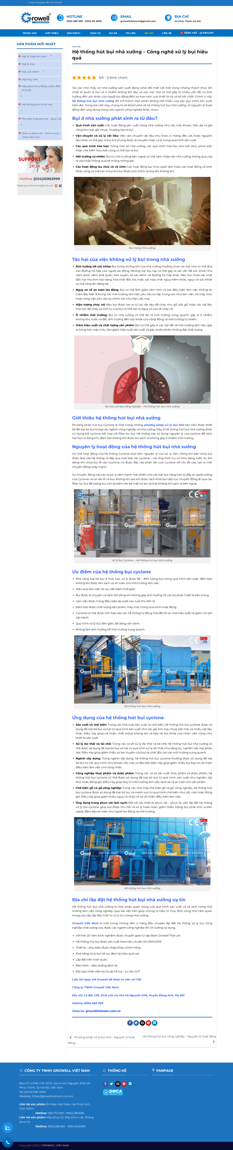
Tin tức (149, 33)
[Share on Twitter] (136, 1023)
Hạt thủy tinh (30, 79)
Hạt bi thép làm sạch (34, 56)
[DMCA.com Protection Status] (113, 1092)
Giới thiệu (51, 33)
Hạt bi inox (28, 64)
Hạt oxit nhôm (30, 71)
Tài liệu (131, 33)
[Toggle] (51, 56)
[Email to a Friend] (142, 1023)
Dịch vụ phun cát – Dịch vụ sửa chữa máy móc (40, 135)
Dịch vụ (95, 33)
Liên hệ (167, 33)
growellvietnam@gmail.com (38, 185)
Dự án (113, 33)
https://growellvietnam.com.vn (52, 1096)
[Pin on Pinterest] (148, 1023)
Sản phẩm (73, 33)
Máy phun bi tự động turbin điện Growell (41, 88)
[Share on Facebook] (130, 1023)
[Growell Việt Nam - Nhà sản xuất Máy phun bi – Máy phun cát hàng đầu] (35, 18)
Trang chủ (30, 33)
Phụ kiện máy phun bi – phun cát (41, 118)
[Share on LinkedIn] (154, 1023)
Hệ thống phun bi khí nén (37, 104)
